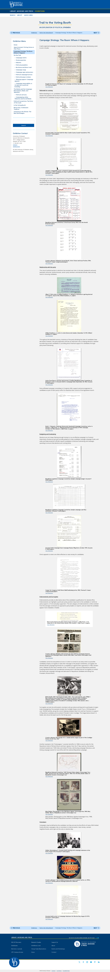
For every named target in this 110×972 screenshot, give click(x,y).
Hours (33, 952)
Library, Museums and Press (21, 11)
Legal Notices (59, 970)
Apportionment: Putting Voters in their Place (24, 48)
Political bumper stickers (23, 77)
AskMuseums (16, 146)
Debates (18, 62)
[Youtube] (91, 963)
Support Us (55, 942)
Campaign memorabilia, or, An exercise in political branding (23, 85)
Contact (54, 952)
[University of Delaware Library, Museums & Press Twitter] (96, 938)
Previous (16, 33)
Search (12, 15)
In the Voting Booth (20, 105)
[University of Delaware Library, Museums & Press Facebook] (98, 938)
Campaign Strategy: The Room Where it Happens (23, 52)
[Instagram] (87, 963)
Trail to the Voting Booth (55, 22)
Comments (53, 970)
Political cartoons (21, 94)
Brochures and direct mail (24, 67)
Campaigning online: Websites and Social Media (23, 97)
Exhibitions (40, 11)
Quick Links (28, 15)
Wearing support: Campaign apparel (24, 80)
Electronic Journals (16, 949)
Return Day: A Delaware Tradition (21, 108)
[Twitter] (79, 963)
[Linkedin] (98, 963)
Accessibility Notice (66, 970)
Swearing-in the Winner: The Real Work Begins (22, 112)
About (19, 15)
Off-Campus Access (17, 952)
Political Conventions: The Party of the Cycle (23, 101)
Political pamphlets (22, 65)
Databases (14, 945)
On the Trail (17, 55)
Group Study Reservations (38, 949)
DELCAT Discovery (16, 942)
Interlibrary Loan (36, 945)
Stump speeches (21, 60)
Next (95, 33)
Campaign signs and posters (24, 72)
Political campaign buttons (24, 74)
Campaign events (21, 57)
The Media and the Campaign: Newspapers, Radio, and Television (23, 90)
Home (15, 45)
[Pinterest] (95, 963)
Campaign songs (21, 69)
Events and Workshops (58, 949)
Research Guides (36, 942)
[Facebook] (83, 963)
